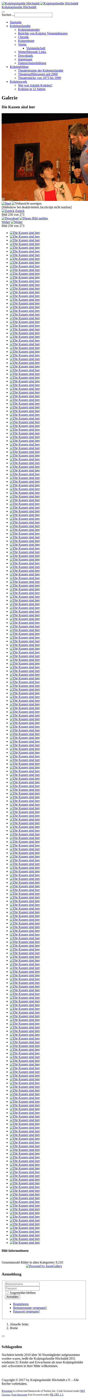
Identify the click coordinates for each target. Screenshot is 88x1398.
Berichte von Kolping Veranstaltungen (43, 33)
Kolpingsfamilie (20, 26)
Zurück (20, 211)
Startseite (15, 22)
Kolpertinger (26, 40)
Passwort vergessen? (26, 1311)
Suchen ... (8, 15)
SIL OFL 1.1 (56, 1394)
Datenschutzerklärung (32, 63)
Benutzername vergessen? (30, 1308)
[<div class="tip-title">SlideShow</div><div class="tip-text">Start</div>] (6, 203)
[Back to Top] (3, 1336)
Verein (22, 44)
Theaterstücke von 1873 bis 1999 (39, 78)
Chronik (23, 37)
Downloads (25, 55)
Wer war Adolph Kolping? (35, 85)
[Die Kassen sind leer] (25, 233)
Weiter (6, 222)
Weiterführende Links (32, 52)
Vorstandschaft (35, 48)
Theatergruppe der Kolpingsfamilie (40, 70)
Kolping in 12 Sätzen (31, 89)
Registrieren (21, 1304)
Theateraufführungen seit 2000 (38, 74)
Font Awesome (19, 1394)
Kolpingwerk (18, 81)
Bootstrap (7, 1390)
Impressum (25, 59)
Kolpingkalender (29, 29)
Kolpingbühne (19, 66)
